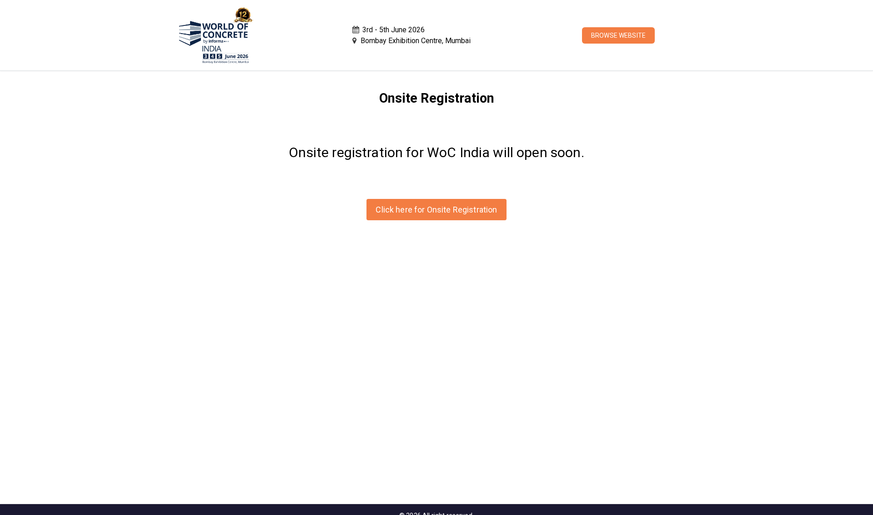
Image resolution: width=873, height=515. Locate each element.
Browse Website (618, 35)
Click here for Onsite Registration (436, 209)
